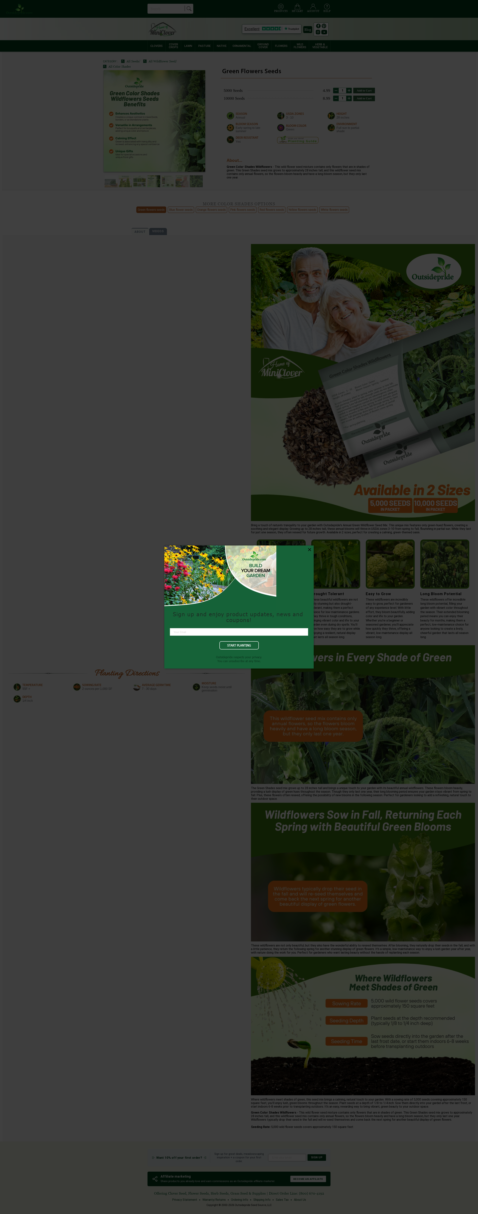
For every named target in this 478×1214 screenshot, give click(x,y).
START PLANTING (239, 645)
